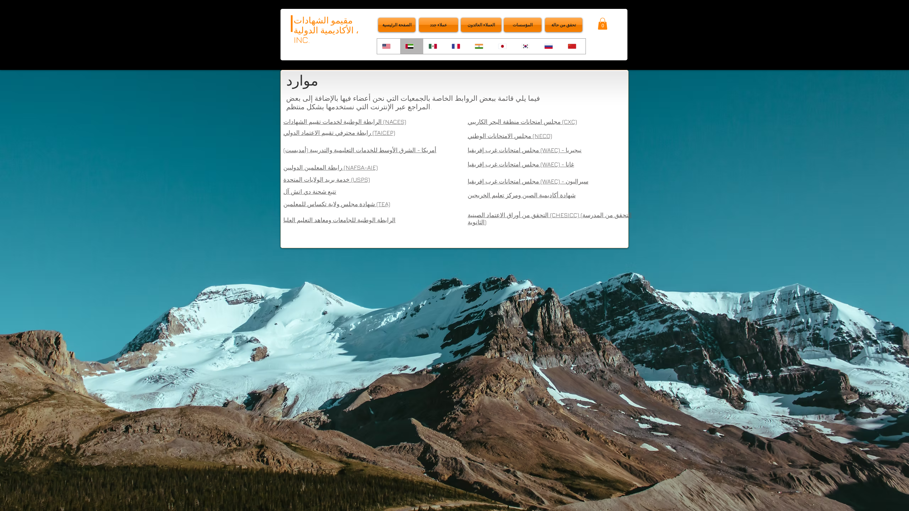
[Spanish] (434, 46)
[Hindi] (480, 46)
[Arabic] (411, 46)
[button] (563, 25)
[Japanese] (504, 46)
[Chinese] (574, 46)
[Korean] (527, 46)
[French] (457, 46)
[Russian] (550, 46)
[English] (388, 46)
